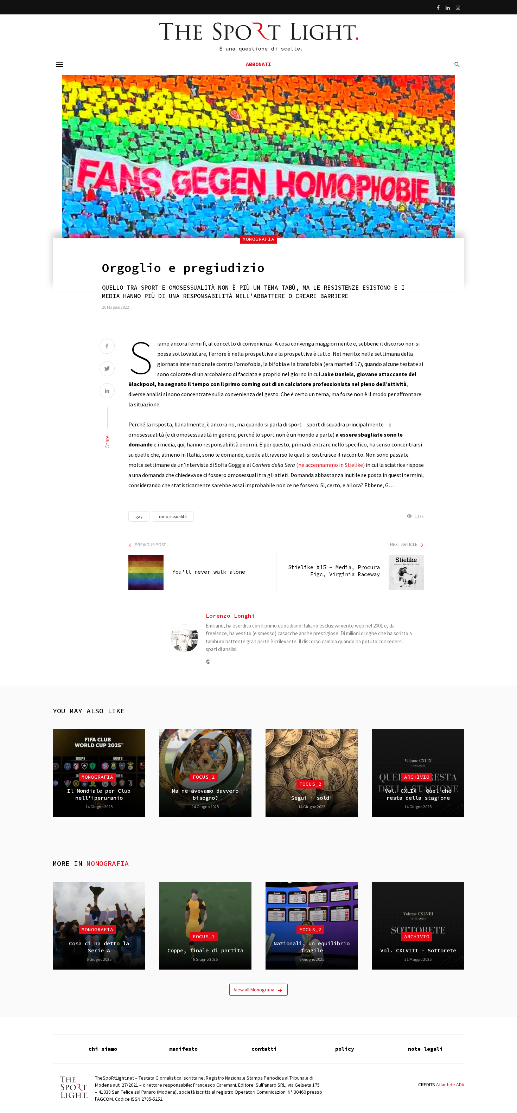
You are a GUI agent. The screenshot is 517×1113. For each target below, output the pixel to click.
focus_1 (204, 777)
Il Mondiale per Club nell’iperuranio (98, 794)
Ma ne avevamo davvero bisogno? (205, 794)
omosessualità (173, 517)
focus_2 (310, 784)
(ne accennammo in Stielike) (330, 464)
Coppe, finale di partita (205, 950)
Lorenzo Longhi (230, 615)
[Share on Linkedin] (107, 391)
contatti (264, 1049)
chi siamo (103, 1049)
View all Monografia (254, 989)
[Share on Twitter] (107, 369)
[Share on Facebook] (107, 347)
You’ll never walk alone (208, 571)
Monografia (258, 239)
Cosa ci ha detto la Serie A (99, 947)
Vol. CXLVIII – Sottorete (418, 950)
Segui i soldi (311, 797)
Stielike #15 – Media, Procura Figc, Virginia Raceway (334, 571)
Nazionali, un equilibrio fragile (312, 947)
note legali (425, 1049)
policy (344, 1049)
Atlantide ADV (450, 1084)
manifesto (183, 1049)
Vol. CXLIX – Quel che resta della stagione (418, 794)
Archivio (416, 777)
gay (138, 517)
